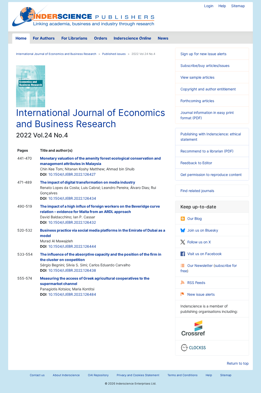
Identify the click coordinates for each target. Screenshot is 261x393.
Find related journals (197, 190)
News (163, 38)
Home (21, 38)
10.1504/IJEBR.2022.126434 (72, 198)
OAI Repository (98, 375)
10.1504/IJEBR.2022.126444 (72, 246)
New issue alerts (201, 294)
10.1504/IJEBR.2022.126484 (72, 294)
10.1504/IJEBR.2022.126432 (72, 222)
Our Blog (194, 218)
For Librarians (74, 38)
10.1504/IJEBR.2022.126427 (72, 174)
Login (208, 6)
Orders (100, 38)
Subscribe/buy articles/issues (204, 65)
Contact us (37, 375)
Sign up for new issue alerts (203, 54)
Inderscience (132, 38)
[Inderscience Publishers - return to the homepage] (83, 14)
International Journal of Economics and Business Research (56, 54)
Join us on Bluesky (202, 230)
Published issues (114, 54)
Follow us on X (199, 242)
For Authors (44, 38)
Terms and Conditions (182, 375)
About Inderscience (66, 375)
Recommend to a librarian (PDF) (206, 151)
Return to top (238, 363)
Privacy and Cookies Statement (138, 375)
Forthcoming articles (197, 101)
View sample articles (197, 77)
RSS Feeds (196, 282)
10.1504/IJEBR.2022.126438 (72, 270)
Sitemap (238, 6)
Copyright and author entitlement (208, 89)
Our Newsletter (200, 265)
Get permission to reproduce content (211, 174)
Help (222, 6)
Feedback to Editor (196, 163)
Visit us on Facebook (204, 254)
